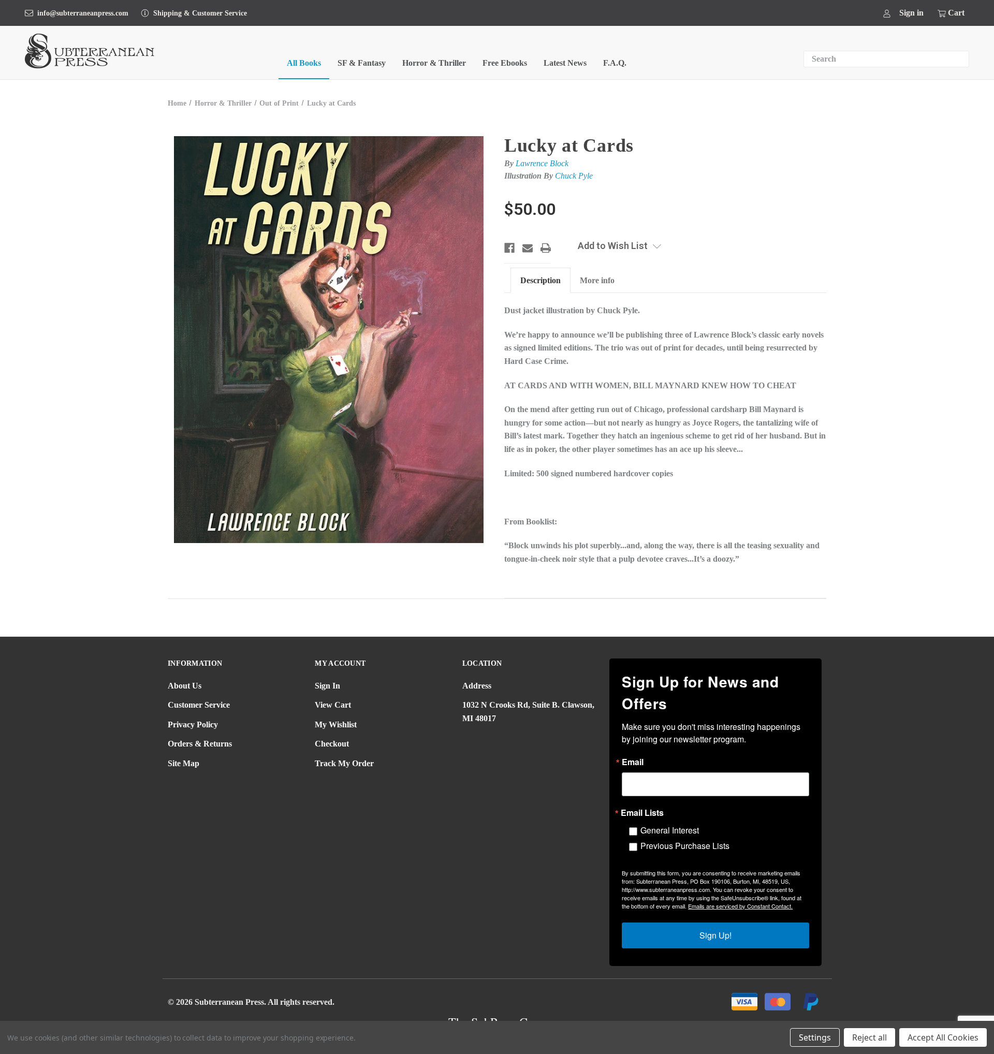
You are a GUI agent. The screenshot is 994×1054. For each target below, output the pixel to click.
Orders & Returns (200, 743)
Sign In (327, 685)
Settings (815, 1037)
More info (597, 280)
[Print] (545, 248)
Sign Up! (715, 935)
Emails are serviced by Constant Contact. (740, 906)
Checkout (332, 743)
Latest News (565, 62)
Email (633, 762)
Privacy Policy (193, 724)
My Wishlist (336, 724)
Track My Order (344, 763)
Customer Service (199, 704)
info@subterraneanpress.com (82, 13)
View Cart (333, 704)
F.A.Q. (614, 62)
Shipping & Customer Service (200, 13)
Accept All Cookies (943, 1037)
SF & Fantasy (362, 62)
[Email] (527, 248)
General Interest (669, 830)
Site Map (183, 763)
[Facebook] (509, 248)
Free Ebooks (505, 62)
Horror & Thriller (434, 62)
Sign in (911, 12)
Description (540, 280)
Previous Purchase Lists (684, 846)
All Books (304, 62)
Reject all (869, 1037)
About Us (184, 685)
